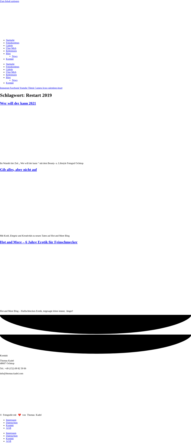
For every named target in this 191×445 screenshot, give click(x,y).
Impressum (11, 420)
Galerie (9, 45)
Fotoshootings (12, 43)
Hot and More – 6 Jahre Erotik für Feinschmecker (39, 242)
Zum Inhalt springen (9, 1)
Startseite (10, 40)
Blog (8, 53)
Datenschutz (12, 422)
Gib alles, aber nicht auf (18, 170)
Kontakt (10, 59)
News (14, 56)
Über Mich (11, 48)
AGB (8, 428)
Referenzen (11, 51)
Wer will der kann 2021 (18, 103)
